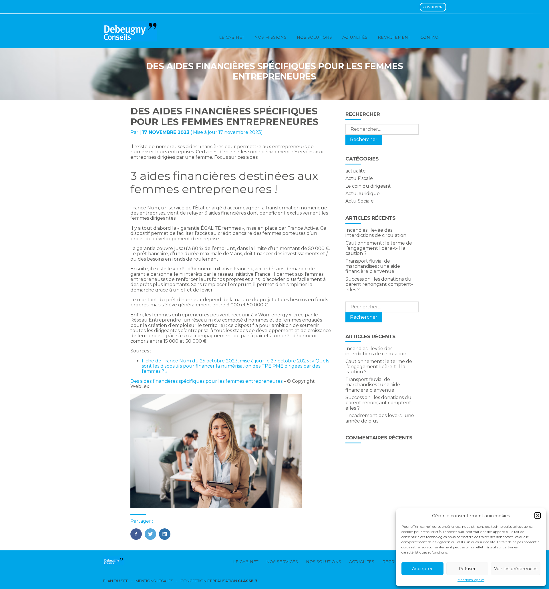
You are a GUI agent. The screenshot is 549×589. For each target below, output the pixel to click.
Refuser (467, 568)
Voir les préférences (515, 568)
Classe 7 (247, 580)
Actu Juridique (362, 193)
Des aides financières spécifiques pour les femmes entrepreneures (206, 381)
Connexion (433, 7)
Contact (430, 37)
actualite (355, 171)
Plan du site (115, 581)
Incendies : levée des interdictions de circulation (375, 232)
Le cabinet (231, 37)
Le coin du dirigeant (368, 186)
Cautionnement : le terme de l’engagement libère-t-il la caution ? (378, 248)
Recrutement (394, 37)
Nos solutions (314, 37)
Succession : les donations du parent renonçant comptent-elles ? (379, 284)
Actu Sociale (359, 201)
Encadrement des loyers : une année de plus (379, 418)
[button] (537, 515)
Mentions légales (471, 580)
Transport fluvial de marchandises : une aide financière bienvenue (372, 266)
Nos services (282, 561)
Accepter (422, 568)
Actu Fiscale (359, 178)
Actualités (354, 37)
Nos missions (270, 37)
